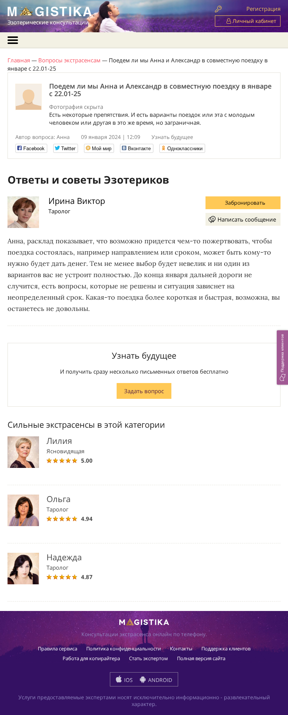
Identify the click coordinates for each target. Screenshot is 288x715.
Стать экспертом (148, 658)
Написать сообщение (247, 219)
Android (159, 679)
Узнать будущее (172, 136)
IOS (128, 679)
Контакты (181, 648)
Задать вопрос (144, 391)
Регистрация (263, 8)
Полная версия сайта (201, 658)
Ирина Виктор (76, 200)
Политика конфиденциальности (123, 648)
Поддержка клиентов (225, 648)
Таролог (59, 211)
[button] (282, 357)
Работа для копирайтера (91, 658)
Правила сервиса (57, 648)
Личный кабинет (253, 20)
